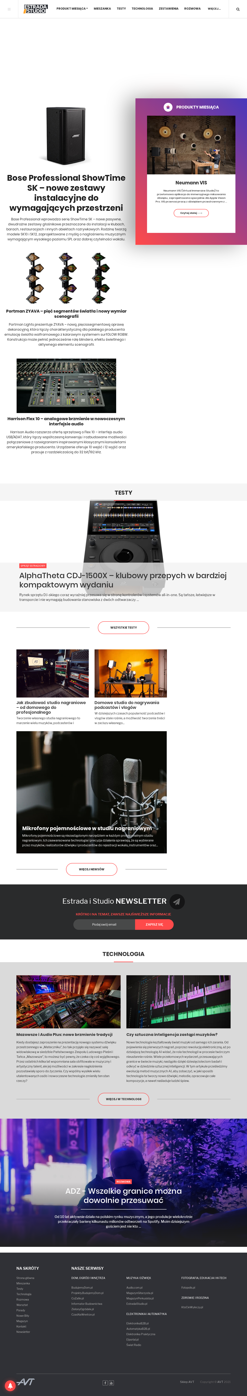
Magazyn (22, 1321)
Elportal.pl (132, 1339)
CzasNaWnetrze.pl (83, 1314)
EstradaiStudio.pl (136, 1303)
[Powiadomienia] (10, 1385)
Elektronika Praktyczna (140, 1334)
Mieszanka (102, 9)
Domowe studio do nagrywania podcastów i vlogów (127, 705)
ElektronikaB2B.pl (137, 1323)
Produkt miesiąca (71, 9)
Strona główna (25, 1278)
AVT (220, 1382)
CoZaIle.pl (77, 1298)
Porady (20, 1310)
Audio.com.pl (134, 1287)
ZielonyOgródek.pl (82, 1309)
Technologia (142, 9)
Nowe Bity (22, 1315)
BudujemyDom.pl (82, 1287)
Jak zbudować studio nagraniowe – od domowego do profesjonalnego (51, 707)
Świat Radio (133, 1345)
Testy (121, 9)
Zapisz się (154, 924)
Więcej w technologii (123, 1099)
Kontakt (21, 1326)
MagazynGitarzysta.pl (139, 1293)
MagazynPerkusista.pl (140, 1298)
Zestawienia (168, 9)
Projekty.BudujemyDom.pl (87, 1293)
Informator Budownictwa (86, 1303)
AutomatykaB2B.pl (138, 1328)
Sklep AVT (187, 1382)
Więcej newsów (91, 869)
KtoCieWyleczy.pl (192, 1307)
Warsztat (22, 1305)
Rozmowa (192, 9)
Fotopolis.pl (188, 1287)
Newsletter (23, 1331)
